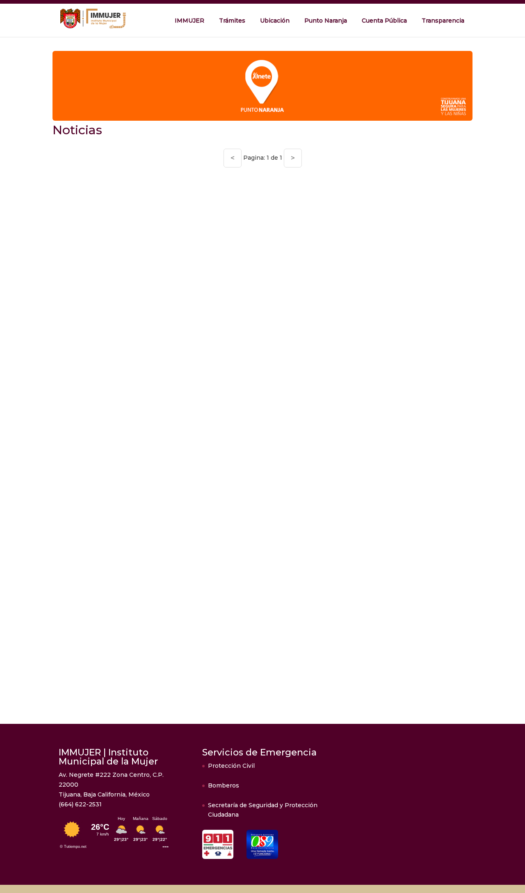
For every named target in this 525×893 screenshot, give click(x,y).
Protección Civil (231, 765)
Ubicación (275, 20)
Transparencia (443, 20)
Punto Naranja (325, 20)
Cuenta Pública (384, 20)
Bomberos (223, 785)
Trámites (232, 20)
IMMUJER (189, 20)
